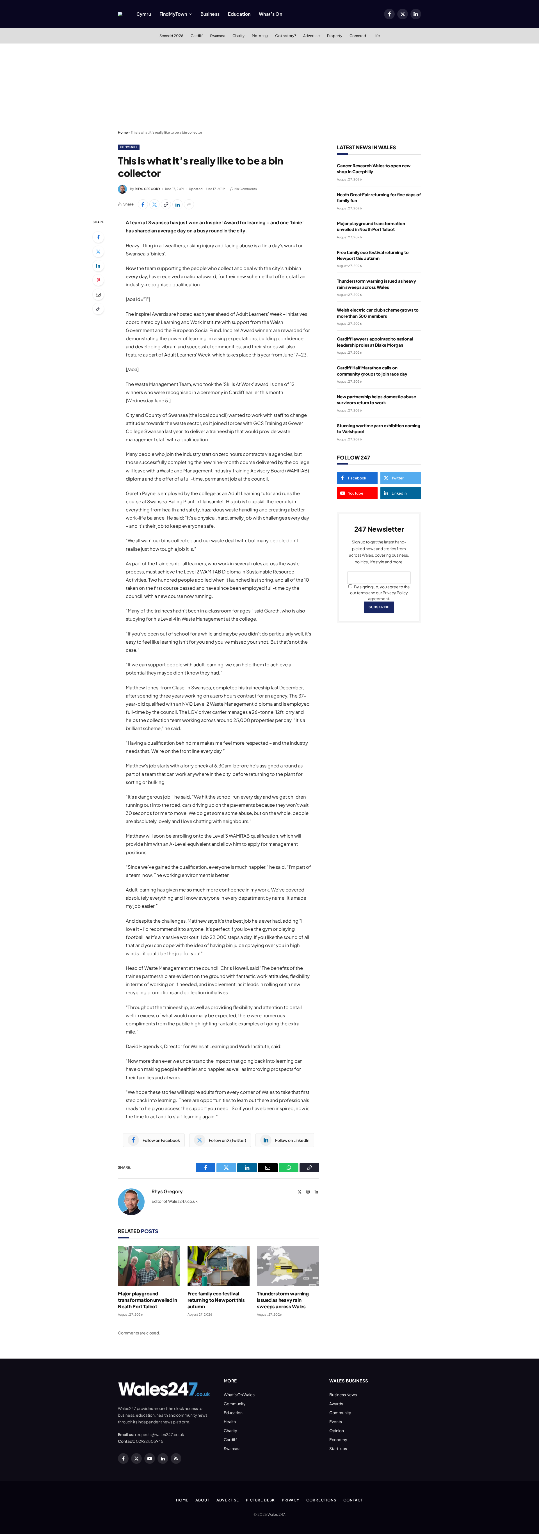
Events (335, 1421)
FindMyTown (173, 14)
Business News (343, 1394)
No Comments (245, 189)
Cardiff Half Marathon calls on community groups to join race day (372, 370)
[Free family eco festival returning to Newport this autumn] (219, 1266)
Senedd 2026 (171, 35)
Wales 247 (276, 1514)
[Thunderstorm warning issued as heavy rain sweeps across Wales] (288, 1266)
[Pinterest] (98, 280)
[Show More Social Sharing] (189, 204)
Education (239, 14)
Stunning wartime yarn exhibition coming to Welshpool (378, 428)
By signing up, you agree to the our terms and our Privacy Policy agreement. (380, 592)
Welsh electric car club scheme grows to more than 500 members (378, 312)
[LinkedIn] (98, 265)
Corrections (321, 1500)
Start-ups (338, 1448)
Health (230, 1421)
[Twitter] (98, 251)
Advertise (311, 35)
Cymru (143, 14)
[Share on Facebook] (143, 204)
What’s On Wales (239, 1394)
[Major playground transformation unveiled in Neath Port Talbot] (149, 1266)
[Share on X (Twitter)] (154, 204)
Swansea (217, 35)
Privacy (290, 1500)
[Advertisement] (269, 85)
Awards (336, 1403)
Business (210, 14)
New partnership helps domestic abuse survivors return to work (376, 399)
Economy (338, 1439)
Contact (353, 1500)
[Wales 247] (120, 14)
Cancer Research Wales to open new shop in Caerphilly (374, 168)
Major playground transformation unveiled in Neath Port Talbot (147, 1299)
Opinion (336, 1430)
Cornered (358, 35)
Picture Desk (260, 1500)
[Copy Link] (166, 204)
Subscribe (379, 607)
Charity (238, 35)
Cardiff (197, 35)
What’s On (270, 14)
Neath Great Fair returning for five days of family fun (379, 197)
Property (334, 35)
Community (128, 146)
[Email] (98, 294)
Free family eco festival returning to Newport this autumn (216, 1299)
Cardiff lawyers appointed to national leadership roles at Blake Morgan (375, 341)
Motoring (260, 35)
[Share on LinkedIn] (177, 204)
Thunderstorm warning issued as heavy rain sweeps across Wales (283, 1299)
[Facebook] (98, 237)
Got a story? (285, 35)
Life (376, 35)
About (202, 1500)
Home (123, 132)
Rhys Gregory (147, 189)
